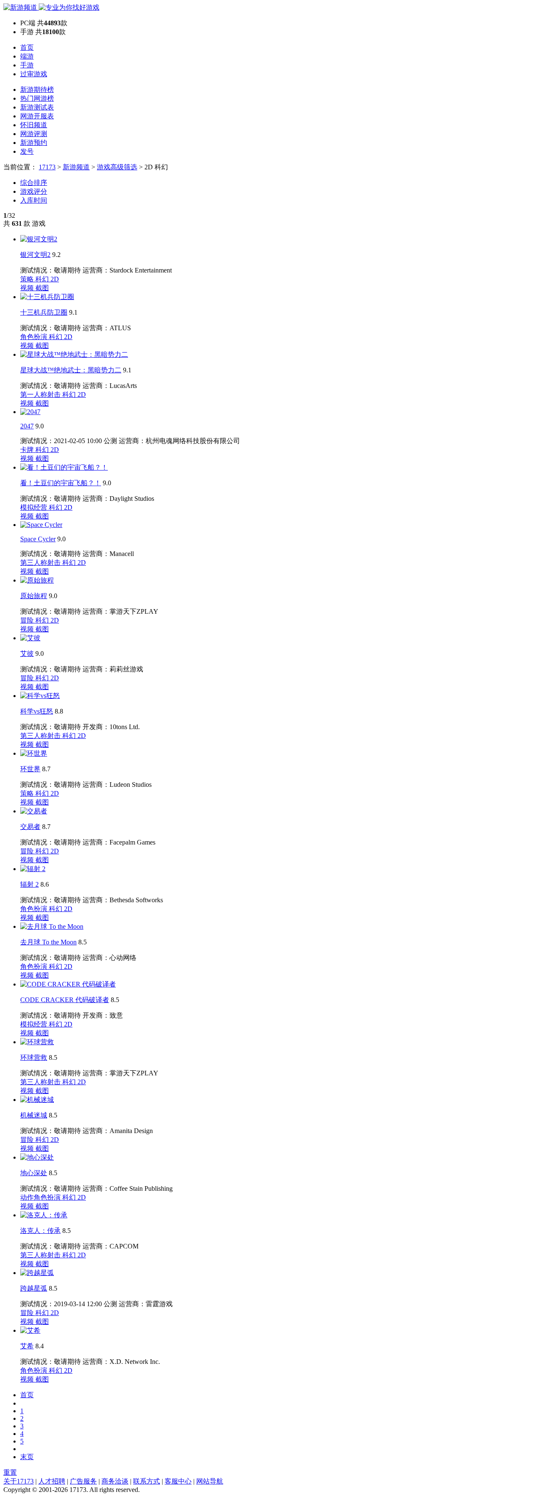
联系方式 (146, 1481)
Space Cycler (38, 539)
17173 (47, 167)
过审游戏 (33, 74)
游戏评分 (33, 191)
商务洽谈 (114, 1481)
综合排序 (33, 182)
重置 (10, 1472)
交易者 (30, 826)
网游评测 (33, 133)
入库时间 (33, 200)
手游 (27, 65)
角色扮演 (34, 336)
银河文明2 (35, 254)
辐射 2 (29, 884)
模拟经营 (34, 507)
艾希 (27, 1346)
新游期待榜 (37, 89)
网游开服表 (37, 116)
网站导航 (209, 1481)
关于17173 (18, 1481)
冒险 (27, 620)
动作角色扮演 (41, 1197)
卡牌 (27, 449)
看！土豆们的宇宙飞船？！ (60, 483)
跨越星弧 (33, 1288)
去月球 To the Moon (48, 942)
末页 (27, 1456)
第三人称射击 (41, 562)
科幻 (43, 279)
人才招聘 (51, 1481)
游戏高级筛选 (117, 167)
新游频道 (76, 167)
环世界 (30, 769)
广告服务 (83, 1481)
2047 (27, 426)
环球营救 (33, 1057)
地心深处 (33, 1172)
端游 (27, 56)
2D (55, 279)
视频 (27, 287)
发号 (27, 151)
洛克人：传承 (40, 1230)
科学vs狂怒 (36, 711)
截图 (42, 287)
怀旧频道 (33, 124)
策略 (27, 279)
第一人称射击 (41, 394)
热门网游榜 (37, 98)
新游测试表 (37, 107)
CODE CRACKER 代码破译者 (64, 999)
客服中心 (178, 1481)
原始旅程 (33, 595)
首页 (27, 47)
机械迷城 (33, 1115)
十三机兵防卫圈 (43, 312)
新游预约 (33, 142)
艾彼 (27, 653)
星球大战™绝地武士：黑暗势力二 (70, 370)
